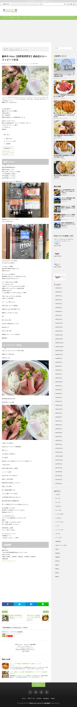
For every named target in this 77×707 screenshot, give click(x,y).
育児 (56, 572)
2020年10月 (58, 350)
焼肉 (56, 565)
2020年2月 (57, 374)
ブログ (24, 17)
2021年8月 (57, 311)
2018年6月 (57, 424)
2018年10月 (58, 409)
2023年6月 (57, 307)
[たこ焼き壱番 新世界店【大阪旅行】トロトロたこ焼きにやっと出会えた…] (57, 192)
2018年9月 (57, 413)
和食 (56, 549)
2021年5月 (57, 323)
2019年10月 (58, 381)
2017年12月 (58, 448)
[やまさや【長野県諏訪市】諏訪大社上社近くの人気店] (57, 200)
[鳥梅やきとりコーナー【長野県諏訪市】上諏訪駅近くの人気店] (57, 209)
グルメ (31, 17)
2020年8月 (57, 358)
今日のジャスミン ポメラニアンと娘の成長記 (12, 631)
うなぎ (57, 494)
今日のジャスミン (59, 545)
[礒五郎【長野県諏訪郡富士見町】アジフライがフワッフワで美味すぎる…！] (57, 225)
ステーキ (57, 510)
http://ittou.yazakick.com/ (8, 561)
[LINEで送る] (43, 604)
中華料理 (63, 158)
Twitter (53, 698)
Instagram (46, 698)
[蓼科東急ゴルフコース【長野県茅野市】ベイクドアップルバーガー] (57, 217)
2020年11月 (58, 346)
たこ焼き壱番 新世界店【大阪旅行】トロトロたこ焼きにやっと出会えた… (68, 191)
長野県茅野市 (35, 63)
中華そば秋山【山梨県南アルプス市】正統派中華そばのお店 (33, 617)
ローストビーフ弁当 (10, 141)
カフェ (57, 498)
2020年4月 (57, 366)
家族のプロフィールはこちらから (9, 102)
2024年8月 (57, 292)
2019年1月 (57, 401)
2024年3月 (57, 299)
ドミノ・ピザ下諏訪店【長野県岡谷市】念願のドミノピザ (25, 663)
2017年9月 (57, 460)
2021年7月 (57, 315)
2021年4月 (57, 327)
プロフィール (31, 698)
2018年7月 (57, 421)
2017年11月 (58, 452)
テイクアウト (12, 63)
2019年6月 (57, 389)
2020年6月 (57, 362)
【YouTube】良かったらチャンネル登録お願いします (38, 1)
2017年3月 (57, 483)
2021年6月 (57, 319)
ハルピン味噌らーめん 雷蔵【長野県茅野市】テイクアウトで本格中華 (28, 672)
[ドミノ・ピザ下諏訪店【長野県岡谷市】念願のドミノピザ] (5, 666)
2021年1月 (57, 338)
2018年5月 (57, 428)
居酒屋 (57, 557)
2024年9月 (57, 288)
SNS (18, 17)
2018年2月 (57, 440)
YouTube (38, 698)
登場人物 (12, 17)
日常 (56, 561)
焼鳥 (56, 568)
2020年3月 (57, 370)
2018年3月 (57, 436)
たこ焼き (57, 518)
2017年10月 (58, 456)
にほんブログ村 (25, 651)
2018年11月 (58, 405)
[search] (65, 4)
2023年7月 (57, 303)
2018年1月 (57, 444)
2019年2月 (57, 397)
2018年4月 (57, 432)
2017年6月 (57, 471)
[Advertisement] (38, 31)
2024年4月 (57, 295)
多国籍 (57, 553)
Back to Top (38, 685)
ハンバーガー (64, 78)
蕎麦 (56, 576)
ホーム (5, 17)
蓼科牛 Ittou (8, 138)
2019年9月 (57, 385)
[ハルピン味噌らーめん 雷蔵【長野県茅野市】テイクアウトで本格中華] (5, 674)
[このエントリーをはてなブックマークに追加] (31, 604)
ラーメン (63, 178)
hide (11, 148)
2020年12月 (58, 342)
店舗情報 (7, 143)
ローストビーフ (26, 63)
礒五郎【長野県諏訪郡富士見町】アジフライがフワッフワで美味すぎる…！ (68, 224)
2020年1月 (57, 378)
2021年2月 (57, 335)
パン (56, 525)
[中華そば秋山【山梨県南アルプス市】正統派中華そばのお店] (45, 617)
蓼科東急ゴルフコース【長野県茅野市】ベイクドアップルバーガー (68, 216)
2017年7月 (57, 467)
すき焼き (63, 98)
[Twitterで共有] (19, 604)
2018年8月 (57, 417)
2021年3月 (57, 331)
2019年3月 (57, 393)
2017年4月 (57, 479)
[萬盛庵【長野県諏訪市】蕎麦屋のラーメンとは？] (5, 617)
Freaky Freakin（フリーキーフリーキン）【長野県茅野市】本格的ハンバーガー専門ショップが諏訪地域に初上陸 (64, 75)
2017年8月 (57, 464)
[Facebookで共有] (8, 604)
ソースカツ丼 (64, 118)
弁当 (31, 63)
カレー (62, 138)
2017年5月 (57, 475)
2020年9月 (57, 354)
